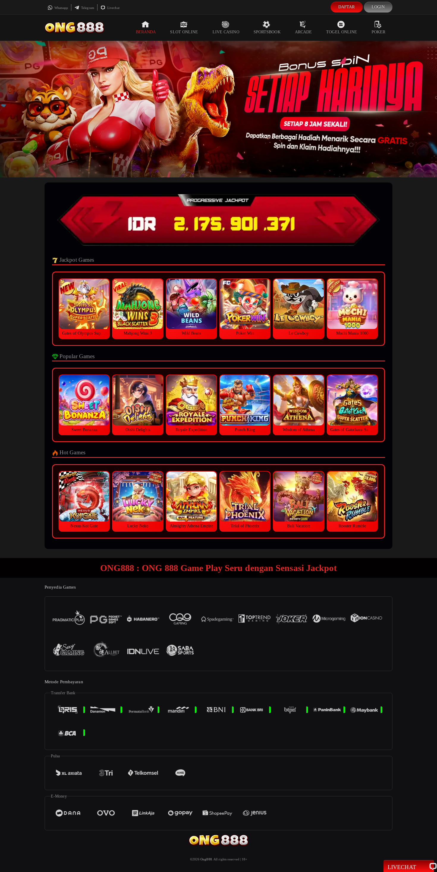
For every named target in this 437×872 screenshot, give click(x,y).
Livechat (113, 8)
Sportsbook (267, 32)
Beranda (146, 32)
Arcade (303, 32)
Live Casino (226, 32)
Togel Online (341, 32)
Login (378, 7)
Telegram (87, 8)
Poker (379, 32)
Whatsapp (61, 8)
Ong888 (206, 859)
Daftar (346, 7)
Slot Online (184, 32)
